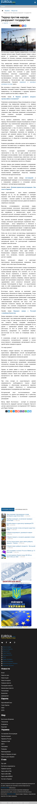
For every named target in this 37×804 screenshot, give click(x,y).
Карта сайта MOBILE (7, 776)
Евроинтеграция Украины (10, 663)
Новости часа (5, 675)
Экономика (4, 746)
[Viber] (23, 26)
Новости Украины (7, 661)
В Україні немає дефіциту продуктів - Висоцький (21, 546)
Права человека (7, 659)
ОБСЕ (4, 657)
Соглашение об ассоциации (9, 733)
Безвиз (3, 6)
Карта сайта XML (6, 773)
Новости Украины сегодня (8, 754)
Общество (14, 10)
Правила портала (6, 768)
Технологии (4, 721)
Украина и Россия (6, 738)
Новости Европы (7, 649)
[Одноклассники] (20, 26)
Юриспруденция (6, 751)
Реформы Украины (8, 665)
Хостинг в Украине (6, 779)
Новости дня (4, 678)
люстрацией (30, 178)
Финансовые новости (7, 688)
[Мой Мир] (14, 411)
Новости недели (5, 680)
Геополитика (5, 690)
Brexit (2, 672)
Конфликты (4, 724)
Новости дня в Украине (7, 756)
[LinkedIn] (9, 411)
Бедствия (4, 727)
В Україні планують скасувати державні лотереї (21, 537)
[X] (6, 411)
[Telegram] (25, 26)
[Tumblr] (21, 411)
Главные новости (6, 683)
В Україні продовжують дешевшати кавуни (19, 532)
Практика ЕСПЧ (7, 655)
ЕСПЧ (2, 710)
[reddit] (16, 411)
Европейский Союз (6, 702)
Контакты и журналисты (8, 766)
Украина (7, 10)
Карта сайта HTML (6, 771)
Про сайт (3, 763)
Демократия (5, 696)
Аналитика (4, 693)
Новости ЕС (6, 651)
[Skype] (28, 411)
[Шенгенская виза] (18, 573)
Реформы (4, 749)
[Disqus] (18, 433)
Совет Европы (6, 653)
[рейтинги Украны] (18, 596)
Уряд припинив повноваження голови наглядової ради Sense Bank (18, 515)
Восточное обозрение (7, 719)
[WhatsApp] (26, 411)
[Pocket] (18, 411)
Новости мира (6, 647)
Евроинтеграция (6, 736)
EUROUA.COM (5, 787)
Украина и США (5, 741)
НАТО (2, 744)
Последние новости (6, 685)
